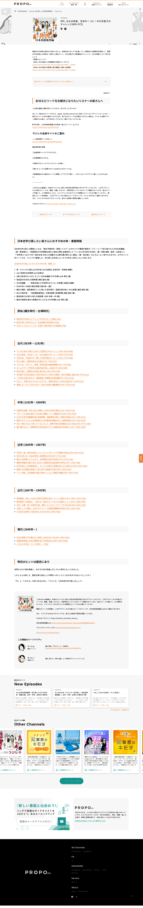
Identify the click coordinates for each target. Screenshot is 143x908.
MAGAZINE (77, 866)
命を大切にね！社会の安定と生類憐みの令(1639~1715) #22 (40, 456)
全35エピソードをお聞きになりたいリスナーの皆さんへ (54, 81)
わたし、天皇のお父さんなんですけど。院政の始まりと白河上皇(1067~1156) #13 (49, 381)
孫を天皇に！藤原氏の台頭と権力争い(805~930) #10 (38, 371)
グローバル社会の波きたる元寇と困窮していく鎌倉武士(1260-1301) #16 (46, 413)
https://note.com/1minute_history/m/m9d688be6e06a (73, 623)
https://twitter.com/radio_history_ (60, 204)
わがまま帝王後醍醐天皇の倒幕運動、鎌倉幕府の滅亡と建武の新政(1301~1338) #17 (50, 417)
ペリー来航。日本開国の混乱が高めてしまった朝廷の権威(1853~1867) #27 (47, 472)
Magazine (97, 4)
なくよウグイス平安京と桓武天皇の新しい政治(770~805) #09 (41, 368)
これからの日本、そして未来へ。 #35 (32, 544)
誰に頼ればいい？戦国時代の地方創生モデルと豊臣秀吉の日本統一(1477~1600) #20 (50, 427)
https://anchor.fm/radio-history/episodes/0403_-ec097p (53, 65)
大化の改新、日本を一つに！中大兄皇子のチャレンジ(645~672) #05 (44, 354)
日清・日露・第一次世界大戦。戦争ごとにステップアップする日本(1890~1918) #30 (50, 505)
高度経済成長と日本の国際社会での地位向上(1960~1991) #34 (41, 540)
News (104, 870)
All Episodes (87, 851)
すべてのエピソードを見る (119, 710)
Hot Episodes (86, 870)
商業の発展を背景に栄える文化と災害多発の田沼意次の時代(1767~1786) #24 (48, 462)
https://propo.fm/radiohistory (67, 627)
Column (97, 870)
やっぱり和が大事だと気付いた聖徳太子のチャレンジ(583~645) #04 (44, 351)
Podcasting (76, 870)
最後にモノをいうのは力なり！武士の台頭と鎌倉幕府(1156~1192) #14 (45, 384)
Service (110, 4)
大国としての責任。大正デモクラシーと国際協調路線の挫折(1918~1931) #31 (48, 508)
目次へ (141, 458)
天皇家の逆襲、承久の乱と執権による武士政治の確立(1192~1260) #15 (45, 410)
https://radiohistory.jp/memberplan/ (46, 142)
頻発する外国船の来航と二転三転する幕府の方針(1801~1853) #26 (43, 469)
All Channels (73, 4)
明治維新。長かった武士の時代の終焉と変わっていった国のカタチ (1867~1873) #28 (50, 498)
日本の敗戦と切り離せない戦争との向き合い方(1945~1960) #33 (42, 537)
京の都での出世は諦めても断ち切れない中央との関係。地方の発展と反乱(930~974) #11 (52, 374)
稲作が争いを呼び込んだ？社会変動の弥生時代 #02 (37, 322)
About (124, 4)
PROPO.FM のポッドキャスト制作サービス (90, 821)
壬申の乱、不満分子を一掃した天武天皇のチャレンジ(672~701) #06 (44, 358)
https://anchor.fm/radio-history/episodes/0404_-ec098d (54, 70)
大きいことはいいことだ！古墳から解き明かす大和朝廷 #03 (41, 325)
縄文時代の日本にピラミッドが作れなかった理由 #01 (38, 319)
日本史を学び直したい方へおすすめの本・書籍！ (34, 263)
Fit (85, 4)
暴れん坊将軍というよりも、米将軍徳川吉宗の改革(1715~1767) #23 (44, 459)
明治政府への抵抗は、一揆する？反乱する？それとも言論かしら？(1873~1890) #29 (50, 501)
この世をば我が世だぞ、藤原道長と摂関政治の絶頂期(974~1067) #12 (44, 378)
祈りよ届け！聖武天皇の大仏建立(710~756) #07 (36, 361)
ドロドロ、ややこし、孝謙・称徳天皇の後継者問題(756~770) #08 (43, 364)
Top (62, 4)
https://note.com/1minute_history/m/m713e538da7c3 (63, 648)
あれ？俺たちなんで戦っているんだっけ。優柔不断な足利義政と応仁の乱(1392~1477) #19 (53, 423)
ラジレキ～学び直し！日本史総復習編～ (41, 11)
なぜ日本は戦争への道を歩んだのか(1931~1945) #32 (38, 511)
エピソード (58, 11)
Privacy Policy (83, 891)
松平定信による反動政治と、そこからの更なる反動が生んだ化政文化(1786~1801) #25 (51, 466)
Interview (75, 873)
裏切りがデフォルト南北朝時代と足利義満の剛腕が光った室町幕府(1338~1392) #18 (50, 420)
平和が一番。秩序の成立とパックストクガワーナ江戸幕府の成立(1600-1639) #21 (49, 452)
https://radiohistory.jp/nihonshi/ (45, 127)
